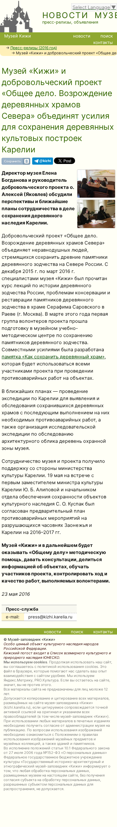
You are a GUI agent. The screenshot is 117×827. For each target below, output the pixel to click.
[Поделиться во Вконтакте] (16, 163)
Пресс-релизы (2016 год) (33, 48)
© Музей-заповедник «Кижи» (29, 639)
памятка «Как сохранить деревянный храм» (53, 357)
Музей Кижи (17, 35)
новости (81, 35)
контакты (103, 42)
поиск (106, 35)
